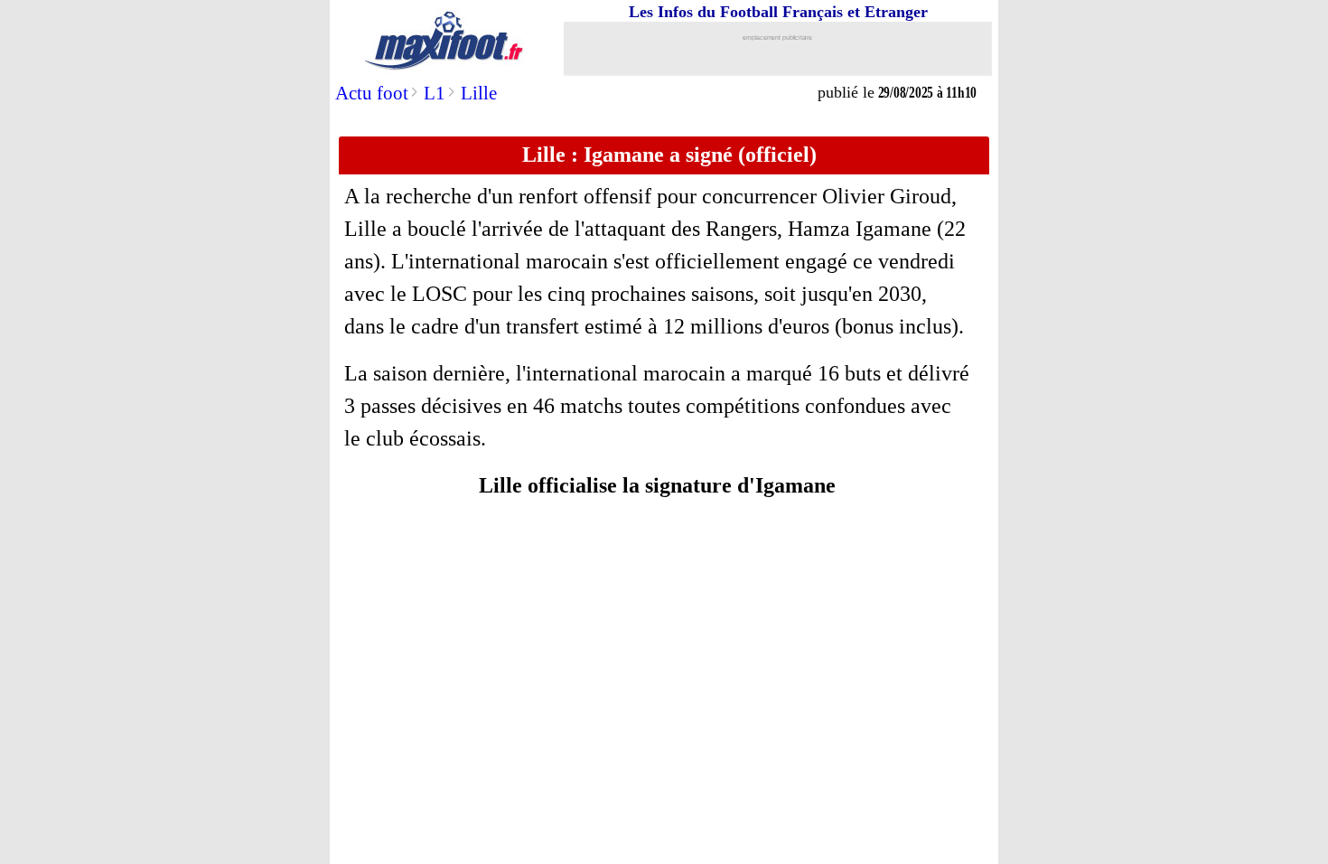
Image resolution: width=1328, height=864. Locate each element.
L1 (434, 93)
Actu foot (371, 93)
